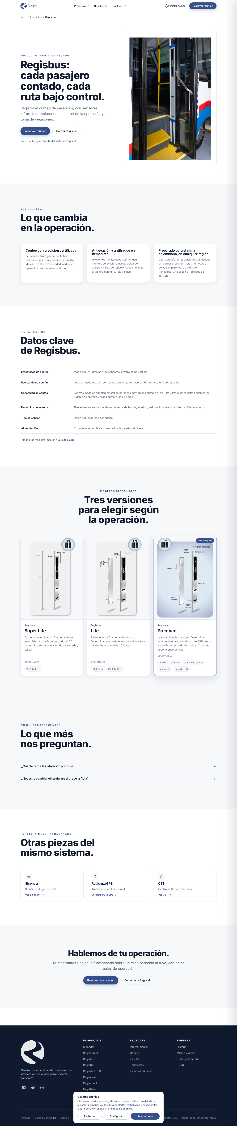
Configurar (116, 1116)
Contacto (118, 6)
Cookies (64, 1117)
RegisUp (88, 1065)
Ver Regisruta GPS (104, 894)
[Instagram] (42, 1087)
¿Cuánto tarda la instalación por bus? (47, 766)
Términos (25, 1117)
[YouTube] (32, 1087)
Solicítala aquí (68, 439)
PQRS (180, 1065)
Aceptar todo (145, 1116)
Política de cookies (120, 1108)
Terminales (137, 1065)
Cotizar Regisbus (66, 131)
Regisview (89, 1077)
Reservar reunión (203, 5)
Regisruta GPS (92, 1071)
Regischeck (90, 1083)
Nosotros (99, 6)
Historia (181, 1047)
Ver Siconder (34, 894)
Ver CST (164, 894)
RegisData (89, 1089)
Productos (80, 6)
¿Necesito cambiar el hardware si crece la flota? (55, 778)
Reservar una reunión (100, 980)
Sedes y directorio (188, 1059)
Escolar (134, 1059)
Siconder (88, 1047)
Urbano (134, 1053)
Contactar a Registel (137, 980)
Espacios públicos (141, 1071)
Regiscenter (90, 1053)
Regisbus (89, 1059)
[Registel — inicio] (28, 6)
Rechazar (89, 1116)
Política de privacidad (45, 1117)
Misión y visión (186, 1053)
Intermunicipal (139, 1047)
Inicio (23, 17)
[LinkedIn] (23, 1087)
